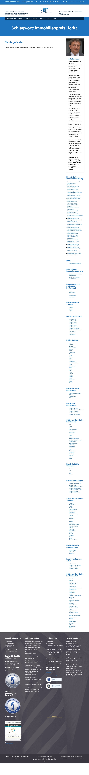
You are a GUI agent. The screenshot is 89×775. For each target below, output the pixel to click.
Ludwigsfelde (72, 447)
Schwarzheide (72, 450)
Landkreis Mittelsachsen (74, 326)
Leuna (70, 598)
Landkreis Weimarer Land (74, 492)
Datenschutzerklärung (51, 675)
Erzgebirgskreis (72, 319)
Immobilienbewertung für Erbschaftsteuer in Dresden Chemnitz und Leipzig (73, 241)
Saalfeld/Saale (72, 530)
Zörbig (70, 627)
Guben (70, 435)
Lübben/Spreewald (73, 443)
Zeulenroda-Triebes (73, 539)
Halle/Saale (71, 551)
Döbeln (70, 350)
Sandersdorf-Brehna (73, 612)
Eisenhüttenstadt (73, 429)
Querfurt (71, 609)
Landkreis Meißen (73, 325)
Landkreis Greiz (72, 485)
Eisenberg (71, 515)
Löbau (70, 364)
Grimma (71, 359)
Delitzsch (71, 349)
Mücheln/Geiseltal (73, 604)
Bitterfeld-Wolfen (72, 583)
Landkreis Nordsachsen (74, 328)
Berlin (70, 291)
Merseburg (71, 603)
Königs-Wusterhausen (74, 438)
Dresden (71, 309)
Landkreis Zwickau (73, 333)
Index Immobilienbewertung (75, 263)
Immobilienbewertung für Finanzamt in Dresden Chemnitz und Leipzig (75, 215)
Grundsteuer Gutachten (72, 255)
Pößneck (71, 527)
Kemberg (71, 594)
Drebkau (71, 427)
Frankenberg (72, 352)
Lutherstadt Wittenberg (74, 600)
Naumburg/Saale (73, 606)
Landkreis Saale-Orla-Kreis (75, 488)
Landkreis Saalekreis (73, 566)
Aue (70, 343)
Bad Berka (71, 507)
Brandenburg (72, 292)
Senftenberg (71, 452)
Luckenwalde (72, 446)
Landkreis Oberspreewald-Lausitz (76, 409)
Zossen (70, 458)
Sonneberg (71, 535)
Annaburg (71, 580)
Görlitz (70, 358)
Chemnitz (71, 307)
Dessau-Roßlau (72, 550)
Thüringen (71, 297)
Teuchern (71, 618)
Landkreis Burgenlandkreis (75, 595)
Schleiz (70, 532)
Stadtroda (71, 536)
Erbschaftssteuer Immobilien (75, 274)
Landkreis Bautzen (73, 320)
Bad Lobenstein (72, 510)
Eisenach (71, 468)
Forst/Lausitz (72, 432)
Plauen (70, 372)
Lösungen (28, 18)
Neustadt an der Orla (73, 526)
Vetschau (71, 455)
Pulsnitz (71, 373)
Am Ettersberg (72, 504)
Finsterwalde (72, 431)
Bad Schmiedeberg (73, 582)
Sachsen (71, 294)
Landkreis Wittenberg (73, 568)
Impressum (48, 672)
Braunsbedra (72, 585)
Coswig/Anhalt (72, 586)
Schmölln (71, 533)
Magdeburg (71, 553)
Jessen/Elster (72, 592)
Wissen (42, 18)
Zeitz (70, 624)
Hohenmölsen (72, 591)
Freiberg (71, 353)
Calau (70, 424)
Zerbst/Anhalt (72, 626)
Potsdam (71, 397)
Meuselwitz (71, 523)
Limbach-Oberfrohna (73, 363)
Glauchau (71, 356)
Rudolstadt (71, 529)
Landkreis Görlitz (72, 322)
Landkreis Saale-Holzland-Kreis (76, 486)
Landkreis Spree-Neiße (74, 412)
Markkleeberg (72, 366)
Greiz (70, 517)
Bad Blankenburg (73, 509)
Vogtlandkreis (72, 334)
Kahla (70, 520)
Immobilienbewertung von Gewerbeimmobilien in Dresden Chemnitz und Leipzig (74, 249)
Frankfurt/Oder (72, 396)
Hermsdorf (71, 518)
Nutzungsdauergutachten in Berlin (74, 197)
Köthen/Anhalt (72, 563)
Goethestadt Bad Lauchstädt (75, 588)
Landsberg (71, 597)
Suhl (70, 473)
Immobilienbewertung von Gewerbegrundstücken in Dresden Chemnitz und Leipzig (74, 220)
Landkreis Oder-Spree (73, 411)
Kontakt (48, 18)
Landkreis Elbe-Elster (73, 408)
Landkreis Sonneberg (73, 491)
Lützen (70, 601)
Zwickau (71, 382)
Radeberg (71, 375)
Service (54, 18)
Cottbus (71, 394)
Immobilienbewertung (11, 18)
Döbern (70, 426)
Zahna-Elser (71, 623)
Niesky (70, 369)
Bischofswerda (72, 347)
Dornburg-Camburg (73, 513)
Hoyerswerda (72, 361)
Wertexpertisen (72, 278)
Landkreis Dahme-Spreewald (75, 440)
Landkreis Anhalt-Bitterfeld (75, 565)
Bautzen (71, 344)
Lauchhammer (72, 441)
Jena (70, 471)
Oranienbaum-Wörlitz (73, 607)
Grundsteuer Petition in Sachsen (74, 252)
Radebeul (71, 376)
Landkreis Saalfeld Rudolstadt (75, 489)
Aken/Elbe (71, 578)
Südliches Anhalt (72, 617)
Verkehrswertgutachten (74, 277)
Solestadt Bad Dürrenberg (74, 615)
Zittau (70, 381)
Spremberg (71, 453)
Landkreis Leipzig (73, 323)
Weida (70, 538)
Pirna (70, 370)
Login (44, 761)
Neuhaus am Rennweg (74, 524)
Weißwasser (71, 379)
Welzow (71, 456)
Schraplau (71, 614)
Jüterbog (71, 437)
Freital (70, 355)
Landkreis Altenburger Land (75, 483)
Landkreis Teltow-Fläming (74, 414)
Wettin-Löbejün (72, 621)
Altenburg (71, 503)
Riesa (70, 378)
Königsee (71, 521)
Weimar (70, 475)
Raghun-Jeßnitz (72, 610)
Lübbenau (71, 444)
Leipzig (70, 310)
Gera (70, 470)
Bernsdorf (71, 346)
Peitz (70, 449)
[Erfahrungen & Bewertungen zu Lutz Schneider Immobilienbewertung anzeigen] (13, 730)
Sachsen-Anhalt (72, 295)
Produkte (35, 18)
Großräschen (72, 434)
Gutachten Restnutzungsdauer (74, 253)
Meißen (70, 367)
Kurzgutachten (72, 275)
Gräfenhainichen (72, 589)
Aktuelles (21, 18)
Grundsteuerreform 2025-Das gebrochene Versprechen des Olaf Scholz (74, 224)
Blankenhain (72, 512)
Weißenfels (71, 620)
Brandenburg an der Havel (74, 393)
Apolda (70, 506)
